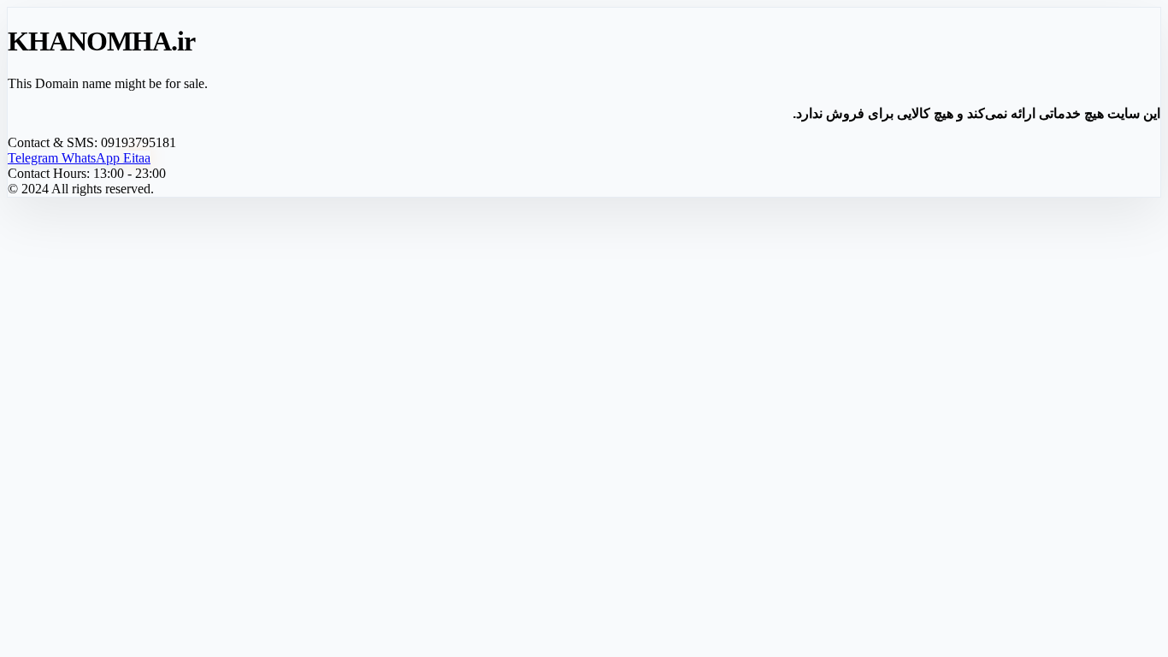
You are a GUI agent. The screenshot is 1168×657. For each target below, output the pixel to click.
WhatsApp (92, 158)
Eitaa (136, 158)
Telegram (35, 158)
